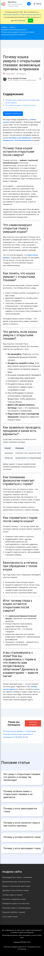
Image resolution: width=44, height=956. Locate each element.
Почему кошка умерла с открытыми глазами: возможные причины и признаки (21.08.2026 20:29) (19, 734)
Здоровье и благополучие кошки (15, 890)
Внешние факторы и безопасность (16, 882)
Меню (38, 4)
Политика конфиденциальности (15, 947)
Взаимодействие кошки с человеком (17, 877)
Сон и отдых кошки (10, 916)
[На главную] (3, 4)
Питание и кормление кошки (14, 899)
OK (30, 20)
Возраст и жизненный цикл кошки (16, 886)
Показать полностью (13, 113)
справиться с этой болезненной (16, 140)
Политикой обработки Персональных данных (21, 14)
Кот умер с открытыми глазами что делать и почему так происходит (22, 777)
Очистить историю (33, 723)
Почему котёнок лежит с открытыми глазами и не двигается (18, 794)
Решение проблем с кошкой (13, 912)
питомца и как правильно (20, 138)
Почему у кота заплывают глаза (22, 848)
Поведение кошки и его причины (15, 903)
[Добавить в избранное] (40, 79)
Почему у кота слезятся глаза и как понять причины (22, 824)
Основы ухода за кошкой (12, 895)
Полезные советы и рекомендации (16, 908)
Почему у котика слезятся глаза (22, 837)
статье (37, 689)
